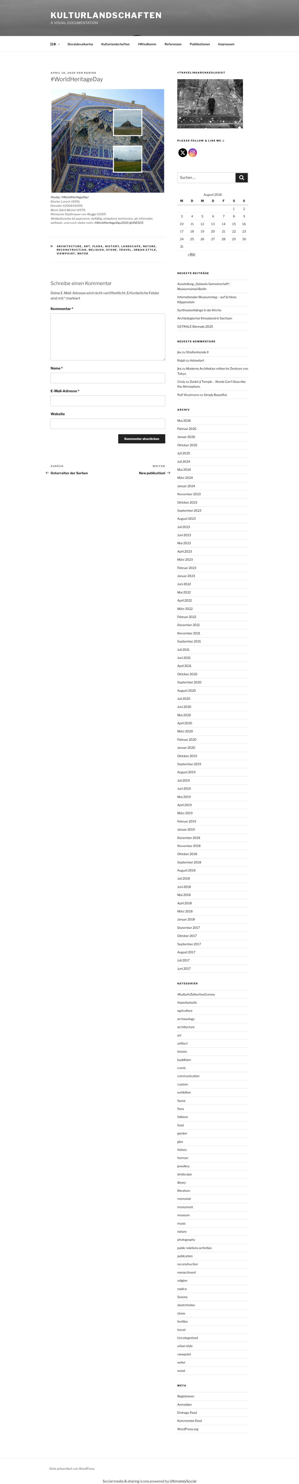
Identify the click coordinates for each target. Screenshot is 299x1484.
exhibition (184, 1092)
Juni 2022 (184, 584)
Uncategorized (187, 1338)
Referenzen (173, 44)
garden (182, 1133)
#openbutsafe (187, 1002)
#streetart (197, 360)
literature (183, 1190)
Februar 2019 (186, 821)
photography (186, 1239)
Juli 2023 (183, 527)
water (83, 253)
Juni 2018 (184, 887)
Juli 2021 (183, 649)
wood (181, 1370)
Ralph (181, 360)
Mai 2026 (184, 420)
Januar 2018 (186, 919)
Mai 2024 (184, 469)
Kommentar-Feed (189, 1421)
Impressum (226, 44)
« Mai (191, 254)
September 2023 (189, 510)
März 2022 (185, 609)
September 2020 (189, 682)
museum (183, 1215)
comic (181, 1068)
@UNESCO (136, 222)
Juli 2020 (183, 698)
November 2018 (189, 846)
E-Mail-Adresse (65, 391)
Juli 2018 (183, 878)
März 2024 (185, 478)
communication (188, 1076)
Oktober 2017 (187, 936)
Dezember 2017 (188, 927)
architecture (69, 246)
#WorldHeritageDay (74, 197)
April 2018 (184, 903)
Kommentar (62, 309)
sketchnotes (186, 1305)
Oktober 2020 (187, 674)
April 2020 (184, 723)
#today (55, 197)
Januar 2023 (186, 576)
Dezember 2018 (188, 838)
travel (125, 249)
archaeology (186, 1019)
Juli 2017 (183, 960)
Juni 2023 (184, 535)
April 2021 (184, 666)
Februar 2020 (187, 739)
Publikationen (200, 44)
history (112, 246)
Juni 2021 (184, 658)
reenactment (186, 1272)
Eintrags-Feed (187, 1412)
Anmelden (184, 1404)
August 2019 (186, 772)
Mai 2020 (184, 715)
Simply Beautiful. (215, 395)
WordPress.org (187, 1429)
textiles (182, 1321)
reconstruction (72, 249)
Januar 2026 (186, 437)
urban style (145, 249)
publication (185, 1256)
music (181, 1223)
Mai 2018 (184, 895)
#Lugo (91, 214)
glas (180, 1141)
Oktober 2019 (187, 756)
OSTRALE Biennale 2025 (195, 326)
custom (182, 1084)
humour (182, 1158)
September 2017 (189, 944)
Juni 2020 (184, 707)
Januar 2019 (186, 829)
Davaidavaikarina (80, 44)
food (180, 1125)
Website (58, 414)
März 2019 (185, 813)
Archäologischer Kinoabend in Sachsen (204, 318)
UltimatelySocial (183, 1481)
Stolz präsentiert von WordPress (72, 1468)
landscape (131, 246)
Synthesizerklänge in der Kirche (199, 310)
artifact (182, 1043)
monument (185, 1207)
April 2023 (184, 551)
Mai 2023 (184, 543)
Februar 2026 (186, 428)
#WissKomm (147, 44)
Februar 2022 (186, 617)
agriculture (184, 1010)
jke (179, 352)
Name (57, 368)
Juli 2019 (183, 780)
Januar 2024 (186, 486)
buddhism (184, 1060)
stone (111, 249)
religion (96, 249)
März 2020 (185, 731)
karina (90, 72)
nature (149, 246)
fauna (181, 1100)
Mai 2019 (184, 797)
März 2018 (185, 911)
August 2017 (186, 952)
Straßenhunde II (197, 352)
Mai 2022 (184, 592)
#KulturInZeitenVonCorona (196, 994)
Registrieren (185, 1396)
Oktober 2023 (187, 502)
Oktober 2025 (187, 445)
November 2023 (189, 494)
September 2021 (189, 641)
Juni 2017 (184, 968)
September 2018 (189, 862)
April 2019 (184, 805)
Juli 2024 (183, 461)
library (181, 1182)
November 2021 (188, 633)
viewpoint (66, 253)
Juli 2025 (183, 453)
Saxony (182, 1297)
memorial (184, 1198)
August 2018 (186, 870)
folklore (182, 1117)
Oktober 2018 (187, 854)
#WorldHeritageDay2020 (111, 222)
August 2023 (186, 518)
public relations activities (194, 1248)
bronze (182, 1051)
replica (182, 1289)
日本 (53, 44)
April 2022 (184, 600)
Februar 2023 (186, 568)
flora (97, 246)
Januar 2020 (186, 747)
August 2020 (186, 690)
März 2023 (185, 559)
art (87, 246)
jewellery (183, 1166)
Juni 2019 (184, 788)
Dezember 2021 (188, 625)
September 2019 (189, 764)
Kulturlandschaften (106, 15)
